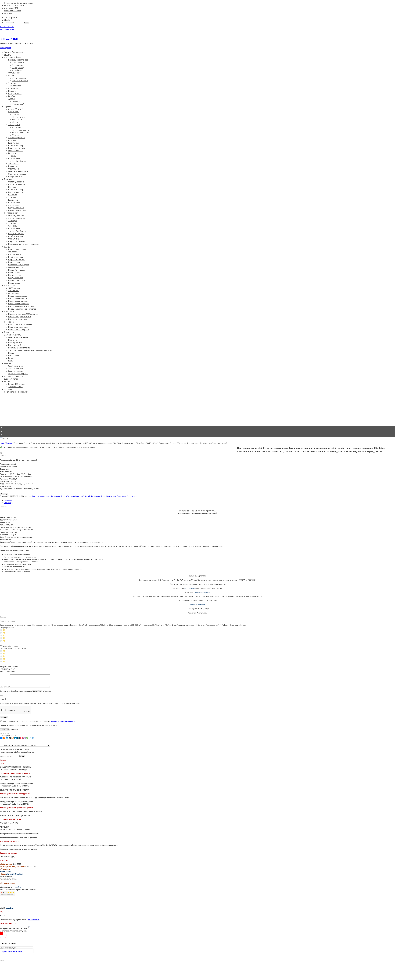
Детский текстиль (12, 335)
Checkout (8, 20)
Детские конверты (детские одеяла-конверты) (30, 350)
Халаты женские (15, 366)
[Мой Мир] (7, 738)
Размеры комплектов (18, 60)
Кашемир (12, 153)
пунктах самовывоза (201, 592)
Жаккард (16, 101)
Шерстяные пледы (17, 249)
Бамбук (11, 96)
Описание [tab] (8, 500)
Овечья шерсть (15, 150)
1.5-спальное (18, 62)
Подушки (8, 179)
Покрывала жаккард (17, 296)
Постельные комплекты (19, 348)
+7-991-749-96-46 (7, 29)
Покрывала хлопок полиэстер (22, 309)
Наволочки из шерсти (18, 329)
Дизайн (11, 98)
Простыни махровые (18, 319)
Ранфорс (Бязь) (15, 93)
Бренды (7, 54)
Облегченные (18, 119)
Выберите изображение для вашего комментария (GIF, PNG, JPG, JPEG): (28, 725)
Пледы (7, 246)
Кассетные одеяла (20, 130)
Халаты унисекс (15, 371)
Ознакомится (34, 919)
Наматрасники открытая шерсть (23, 244)
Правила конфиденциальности (62, 721)
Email (2, 699)
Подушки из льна (16, 207)
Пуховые (12, 140)
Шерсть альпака (16, 262)
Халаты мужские (15, 368)
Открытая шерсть (20, 132)
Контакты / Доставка (14, 5)
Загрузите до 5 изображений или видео (16, 691)
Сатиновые (13, 293)
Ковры (11, 358)
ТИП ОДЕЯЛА (14, 124)
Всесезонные (18, 117)
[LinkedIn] (15, 738)
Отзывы (8, 389)
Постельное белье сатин (127, 496)
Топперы (12, 220)
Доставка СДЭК (11, 8)
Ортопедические (16, 182)
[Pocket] (21, 738)
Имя (2, 695)
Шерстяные (13, 143)
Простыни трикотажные (19, 316)
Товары (9, 443)
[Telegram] (33, 738)
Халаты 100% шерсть (18, 373)
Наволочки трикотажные (20, 324)
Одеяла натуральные (18, 337)
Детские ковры (15, 386)
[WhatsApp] (27, 738)
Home (2, 443)
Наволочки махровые (18, 327)
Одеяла (7, 106)
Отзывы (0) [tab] (8, 503)
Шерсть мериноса (16, 241)
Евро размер (18, 67)
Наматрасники (11, 213)
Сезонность (13, 111)
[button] (197, 427)
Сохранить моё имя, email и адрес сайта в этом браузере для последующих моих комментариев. (41, 703)
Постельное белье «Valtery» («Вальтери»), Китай (70, 496)
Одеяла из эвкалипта (18, 171)
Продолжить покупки (12, 951)
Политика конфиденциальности (19, 3)
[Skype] (30, 738)
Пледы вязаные (15, 277)
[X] (10, 738)
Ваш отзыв (5, 687)
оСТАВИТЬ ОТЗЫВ (7, 669)
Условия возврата (12, 10)
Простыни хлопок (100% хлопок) (23, 314)
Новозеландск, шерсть (18, 264)
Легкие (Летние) (15, 109)
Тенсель (12, 83)
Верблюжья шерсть (17, 145)
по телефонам (190, 588)
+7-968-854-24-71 (7, 27)
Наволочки (9, 322)
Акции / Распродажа (13, 52)
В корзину (4, 494)
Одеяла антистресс (17, 174)
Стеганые (16, 127)
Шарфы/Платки (11, 379)
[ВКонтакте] (1, 738)
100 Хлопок (13, 251)
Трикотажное (14, 85)
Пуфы (10, 360)
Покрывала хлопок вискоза (21, 306)
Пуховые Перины (16, 233)
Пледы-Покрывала (16, 270)
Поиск (22, 756)
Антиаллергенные (16, 137)
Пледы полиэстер (16, 280)
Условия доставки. (197, 604)
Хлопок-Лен (13, 290)
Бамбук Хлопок (19, 161)
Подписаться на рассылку (16, 392)
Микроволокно (15, 176)
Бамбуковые (14, 158)
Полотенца (9, 332)
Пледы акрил (14, 283)
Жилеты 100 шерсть (13, 376)
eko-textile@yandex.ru (14, 874)
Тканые (15, 135)
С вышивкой (18, 104)
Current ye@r (6, 735)
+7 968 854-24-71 (6, 871)
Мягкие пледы (14, 254)
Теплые (15, 114)
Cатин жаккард (19, 78)
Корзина (8, 13)
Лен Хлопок (13, 88)
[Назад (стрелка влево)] (1, 960)
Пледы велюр (14, 275)
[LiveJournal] (18, 738)
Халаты (7, 363)
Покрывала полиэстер (18, 303)
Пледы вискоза (15, 272)
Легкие (15, 122)
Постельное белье (12, 57)
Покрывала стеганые (18, 301)
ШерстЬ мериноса (16, 148)
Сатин (11, 75)
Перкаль (12, 91)
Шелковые (13, 166)
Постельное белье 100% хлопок (103, 496)
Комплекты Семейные (41, 496)
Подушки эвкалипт (17, 210)
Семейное (17, 70)
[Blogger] (13, 738)
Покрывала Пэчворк (17, 298)
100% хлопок (14, 73)
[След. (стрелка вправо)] (3, 960)
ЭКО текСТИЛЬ (9, 39)
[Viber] (24, 738)
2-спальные (17, 65)
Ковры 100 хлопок (16, 384)
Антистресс (13, 205)
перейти (17, 887)
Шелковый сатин (20, 80)
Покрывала (9, 285)
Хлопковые (13, 163)
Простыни (9, 311)
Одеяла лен (13, 169)
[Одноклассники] (4, 738)
